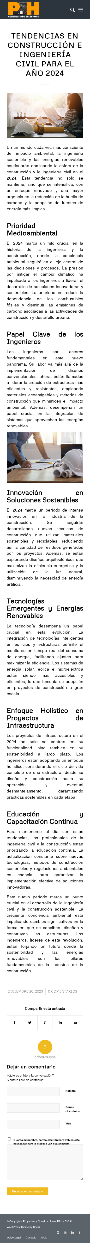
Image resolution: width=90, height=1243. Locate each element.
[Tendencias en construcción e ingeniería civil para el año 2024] (45, 115)
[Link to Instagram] (58, 1232)
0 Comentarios (62, 991)
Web (68, 1123)
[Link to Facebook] (79, 1232)
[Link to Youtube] (65, 1232)
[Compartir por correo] (75, 1022)
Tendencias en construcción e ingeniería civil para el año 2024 (45, 54)
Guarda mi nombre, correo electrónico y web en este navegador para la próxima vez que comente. (46, 1142)
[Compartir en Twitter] (29, 1022)
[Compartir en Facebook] (14, 1022)
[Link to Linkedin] (72, 1232)
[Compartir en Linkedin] (60, 1022)
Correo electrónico (74, 1109)
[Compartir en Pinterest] (45, 1022)
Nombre (72, 1090)
